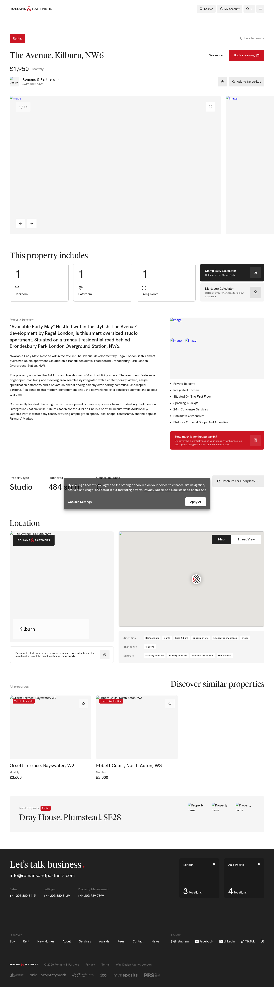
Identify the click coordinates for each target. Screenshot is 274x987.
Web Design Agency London (134, 964)
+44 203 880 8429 (57, 896)
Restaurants (152, 638)
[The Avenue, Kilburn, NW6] (115, 165)
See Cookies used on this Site (185, 490)
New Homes (46, 941)
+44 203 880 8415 (23, 896)
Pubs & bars (181, 638)
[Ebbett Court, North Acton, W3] (137, 727)
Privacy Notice (154, 490)
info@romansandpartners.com (42, 875)
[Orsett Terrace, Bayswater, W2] (50, 727)
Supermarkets (201, 638)
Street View (246, 539)
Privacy (90, 964)
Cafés (167, 638)
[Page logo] (31, 9)
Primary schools (178, 655)
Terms (105, 964)
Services (85, 941)
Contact (138, 941)
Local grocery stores (225, 638)
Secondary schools (202, 655)
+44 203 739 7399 (91, 896)
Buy (12, 941)
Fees (121, 941)
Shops (245, 638)
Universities (224, 655)
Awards (104, 941)
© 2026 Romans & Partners (61, 964)
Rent (26, 941)
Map (221, 539)
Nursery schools (154, 655)
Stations (149, 646)
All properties (19, 686)
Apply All (195, 502)
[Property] (137, 814)
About (67, 941)
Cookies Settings (80, 502)
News (155, 941)
